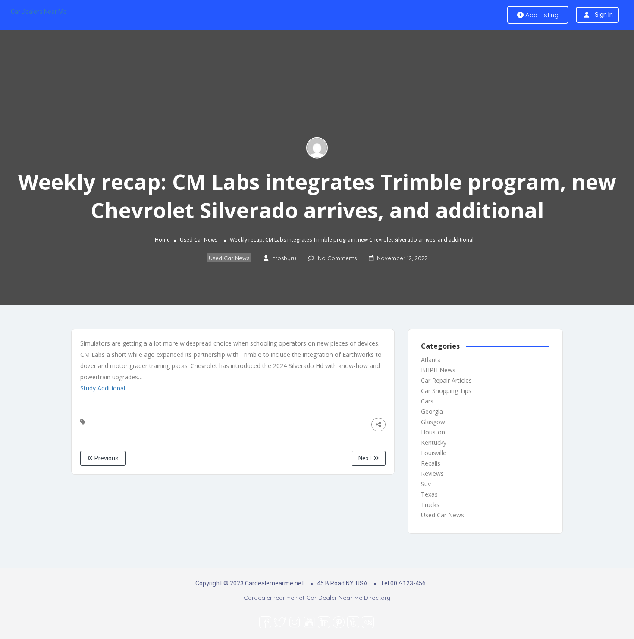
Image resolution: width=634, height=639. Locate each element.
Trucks (430, 504)
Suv (426, 484)
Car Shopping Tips (446, 391)
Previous (106, 458)
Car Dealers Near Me (39, 11)
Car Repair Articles (446, 380)
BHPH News (438, 370)
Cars (427, 401)
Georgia (432, 411)
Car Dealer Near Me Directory (348, 597)
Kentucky (433, 442)
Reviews (432, 473)
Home (162, 239)
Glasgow (433, 422)
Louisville (433, 453)
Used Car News (198, 239)
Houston (433, 432)
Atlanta (431, 360)
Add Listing (541, 15)
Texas (429, 494)
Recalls (430, 463)
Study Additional (102, 388)
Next (365, 458)
